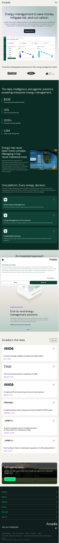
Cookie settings (6, 533)
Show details (50, 278)
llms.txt (4, 538)
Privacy (27, 533)
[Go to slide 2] (29, 329)
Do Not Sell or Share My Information (12, 536)
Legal (39, 533)
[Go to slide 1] (27, 329)
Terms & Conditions (17, 533)
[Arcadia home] (51, 524)
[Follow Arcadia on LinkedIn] (56, 528)
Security (33, 533)
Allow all (43, 282)
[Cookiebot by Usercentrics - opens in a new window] (50, 260)
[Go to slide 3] (31, 329)
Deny (15, 282)
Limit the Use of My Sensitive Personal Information (38, 536)
